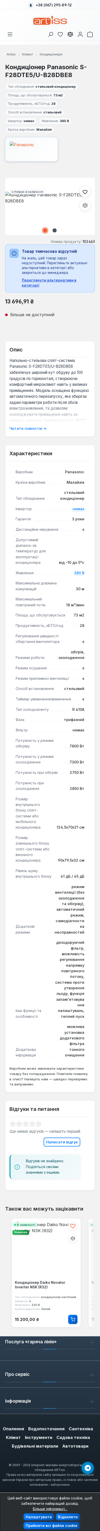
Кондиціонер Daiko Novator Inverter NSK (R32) (40, 1284)
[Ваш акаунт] (80, 33)
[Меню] (10, 33)
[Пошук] (50, 33)
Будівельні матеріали (35, 1446)
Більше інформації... (50, 1509)
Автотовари (75, 1446)
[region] (50, 206)
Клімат (13, 1437)
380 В (79, 573)
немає (78, 509)
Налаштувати (39, 1517)
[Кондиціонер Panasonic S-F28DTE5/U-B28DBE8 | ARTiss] (50, 206)
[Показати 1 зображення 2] (45, 230)
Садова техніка (73, 1437)
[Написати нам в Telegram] (88, 1468)
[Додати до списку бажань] (85, 191)
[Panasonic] (50, 149)
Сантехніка (81, 1428)
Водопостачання (46, 1428)
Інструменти (38, 1437)
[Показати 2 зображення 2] (55, 230)
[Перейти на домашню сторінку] (50, 20)
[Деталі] (72, 1319)
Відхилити (68, 1517)
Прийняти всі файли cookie (51, 1525)
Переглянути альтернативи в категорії (49, 282)
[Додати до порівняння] (85, 205)
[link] (60, 33)
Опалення (13, 1428)
